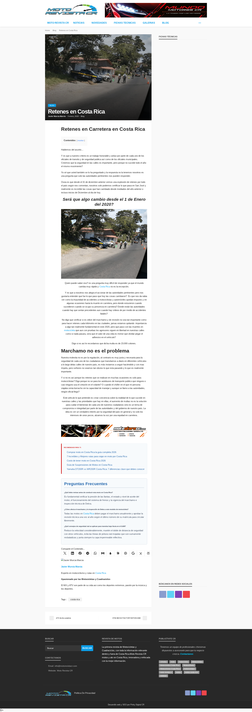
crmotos (163, 662)
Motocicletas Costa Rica (169, 665)
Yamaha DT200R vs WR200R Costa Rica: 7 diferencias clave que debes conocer (106, 469)
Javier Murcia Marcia (57, 116)
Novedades (99, 23)
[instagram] (178, 594)
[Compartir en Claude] (118, 553)
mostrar (81, 141)
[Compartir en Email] (103, 553)
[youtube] (186, 594)
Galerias (149, 23)
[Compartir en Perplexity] (148, 553)
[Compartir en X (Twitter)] (65, 553)
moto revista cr (166, 672)
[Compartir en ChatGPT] (125, 553)
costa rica (75, 599)
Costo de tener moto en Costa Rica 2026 (86, 460)
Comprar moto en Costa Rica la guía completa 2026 (91, 452)
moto (173, 662)
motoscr (163, 676)
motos (178, 672)
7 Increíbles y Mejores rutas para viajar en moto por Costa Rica (97, 456)
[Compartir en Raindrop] (110, 553)
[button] (2, 710)
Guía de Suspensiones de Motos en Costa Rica (89, 465)
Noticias (78, 23)
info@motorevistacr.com (66, 666)
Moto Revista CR (58, 23)
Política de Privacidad (84, 693)
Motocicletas (197, 662)
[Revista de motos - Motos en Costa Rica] (71, 9)
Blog (165, 23)
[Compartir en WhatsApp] (95, 553)
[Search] (204, 23)
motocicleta (69, 330)
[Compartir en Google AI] (133, 553)
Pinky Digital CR (137, 705)
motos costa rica (191, 672)
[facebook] (191, 23)
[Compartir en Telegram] (87, 553)
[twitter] (195, 23)
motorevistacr (189, 669)
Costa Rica (104, 286)
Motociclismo (189, 665)
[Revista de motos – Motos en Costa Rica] (58, 693)
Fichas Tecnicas (125, 23)
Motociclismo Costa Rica (170, 669)
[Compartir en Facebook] (80, 553)
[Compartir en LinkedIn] (72, 553)
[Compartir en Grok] (141, 553)
